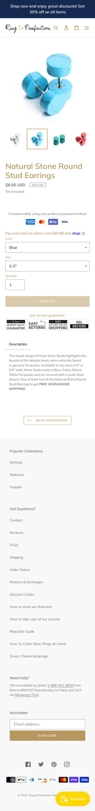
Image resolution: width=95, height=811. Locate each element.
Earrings (16, 462)
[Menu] (87, 28)
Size (8, 257)
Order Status (20, 569)
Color (8, 238)
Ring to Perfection (40, 795)
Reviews (16, 532)
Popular (16, 487)
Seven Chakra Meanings (29, 656)
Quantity (11, 276)
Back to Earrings (51, 420)
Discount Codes (22, 594)
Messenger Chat (27, 695)
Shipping (16, 557)
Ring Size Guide (22, 631)
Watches (17, 474)
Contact (16, 520)
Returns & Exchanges (26, 582)
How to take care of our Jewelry (35, 619)
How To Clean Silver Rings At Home (38, 644)
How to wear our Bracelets (31, 607)
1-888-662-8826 (60, 685)
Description (18, 344)
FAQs (14, 545)
